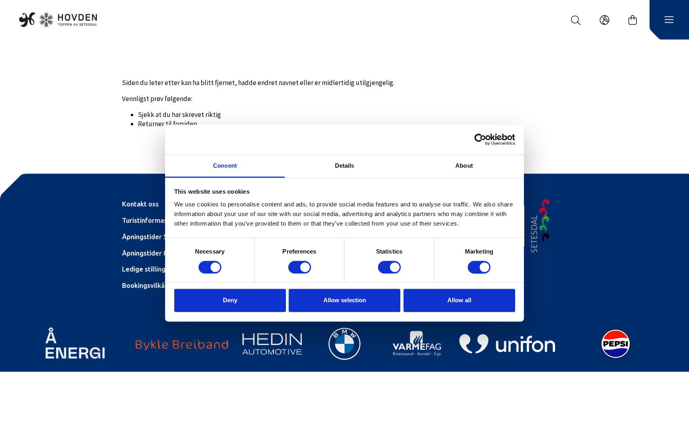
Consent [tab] (225, 165)
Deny (230, 300)
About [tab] (464, 165)
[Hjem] (58, 19)
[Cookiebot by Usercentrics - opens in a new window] (480, 139)
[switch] (299, 267)
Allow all (459, 300)
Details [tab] (344, 165)
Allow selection (344, 300)
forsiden (185, 123)
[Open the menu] (669, 20)
